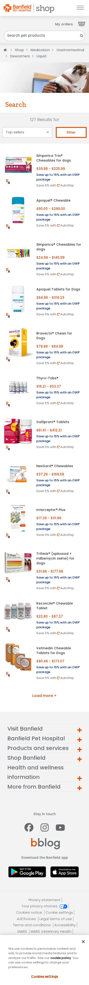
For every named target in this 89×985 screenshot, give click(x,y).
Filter (71, 132)
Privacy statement (44, 900)
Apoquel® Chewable (53, 200)
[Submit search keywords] (81, 35)
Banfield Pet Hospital (36, 738)
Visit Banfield (25, 728)
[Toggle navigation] (80, 8)
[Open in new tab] (28, 871)
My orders (64, 24)
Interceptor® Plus (51, 510)
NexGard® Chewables (54, 466)
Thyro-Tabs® (47, 378)
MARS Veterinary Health (51, 931)
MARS (23, 931)
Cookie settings (59, 912)
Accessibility (65, 925)
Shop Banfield (26, 758)
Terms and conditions (32, 925)
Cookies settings (44, 976)
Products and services (38, 748)
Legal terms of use (55, 919)
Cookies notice (29, 912)
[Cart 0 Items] (81, 23)
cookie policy (60, 958)
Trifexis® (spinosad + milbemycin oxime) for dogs (55, 558)
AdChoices (27, 919)
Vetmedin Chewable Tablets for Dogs (53, 650)
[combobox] (44, 36)
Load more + (44, 695)
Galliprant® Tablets (52, 422)
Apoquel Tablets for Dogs (58, 289)
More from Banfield (34, 787)
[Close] (83, 941)
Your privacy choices (39, 906)
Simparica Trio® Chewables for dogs (53, 158)
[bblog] (45, 843)
